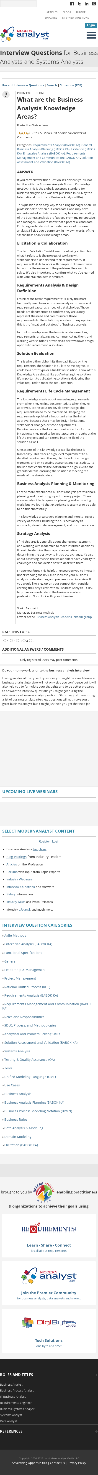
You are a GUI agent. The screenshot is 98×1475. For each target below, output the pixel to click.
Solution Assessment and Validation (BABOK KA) (55, 160)
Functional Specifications (23, 953)
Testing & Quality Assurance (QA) (29, 1059)
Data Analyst (8, 1421)
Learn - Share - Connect (49, 1245)
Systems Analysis (17, 1051)
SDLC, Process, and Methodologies (30, 1025)
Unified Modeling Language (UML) (30, 1077)
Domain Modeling (17, 1136)
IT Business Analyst (13, 1396)
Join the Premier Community (48, 1292)
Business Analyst (11, 1384)
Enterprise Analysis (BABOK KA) (44, 153)
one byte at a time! (49, 1346)
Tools (8, 1068)
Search (52, 85)
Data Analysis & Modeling (23, 1128)
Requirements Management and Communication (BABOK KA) (51, 155)
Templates (50, 17)
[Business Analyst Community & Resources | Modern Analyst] (25, 34)
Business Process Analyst (17, 1390)
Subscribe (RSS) (71, 85)
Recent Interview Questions (23, 85)
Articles (51, 12)
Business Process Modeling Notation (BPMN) (38, 1111)
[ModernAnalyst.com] (48, 1275)
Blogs (67, 12)
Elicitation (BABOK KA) (21, 1145)
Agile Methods (15, 935)
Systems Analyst (11, 1415)
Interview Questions (75, 17)
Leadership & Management (25, 970)
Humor (81, 12)
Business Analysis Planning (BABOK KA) (43, 149)
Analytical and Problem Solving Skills (32, 1034)
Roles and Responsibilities (24, 1017)
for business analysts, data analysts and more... (49, 1298)
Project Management (20, 978)
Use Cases (12, 1085)
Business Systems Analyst (17, 1409)
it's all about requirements (49, 1251)
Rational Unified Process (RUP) (27, 987)
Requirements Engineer (16, 1403)
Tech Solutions (48, 1340)
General (86, 145)
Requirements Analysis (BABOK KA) (56, 145)
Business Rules (15, 1119)
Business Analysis (17, 1094)
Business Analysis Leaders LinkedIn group (64, 617)
